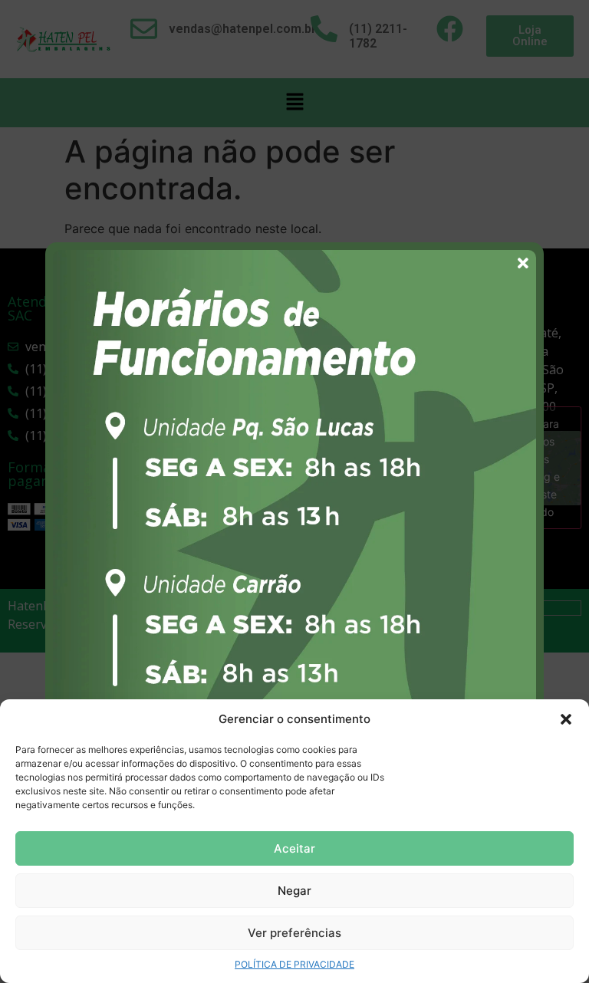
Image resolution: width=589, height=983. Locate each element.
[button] (566, 719)
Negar (294, 890)
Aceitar (294, 848)
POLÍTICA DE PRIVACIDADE (294, 964)
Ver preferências (294, 932)
